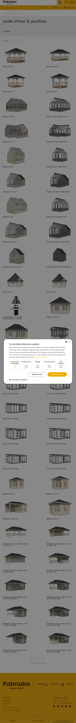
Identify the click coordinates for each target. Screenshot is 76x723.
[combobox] (66, 342)
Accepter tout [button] (57, 374)
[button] (18, 380)
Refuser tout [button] (37, 374)
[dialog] (38, 361)
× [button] (69, 342)
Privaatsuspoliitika (40, 357)
